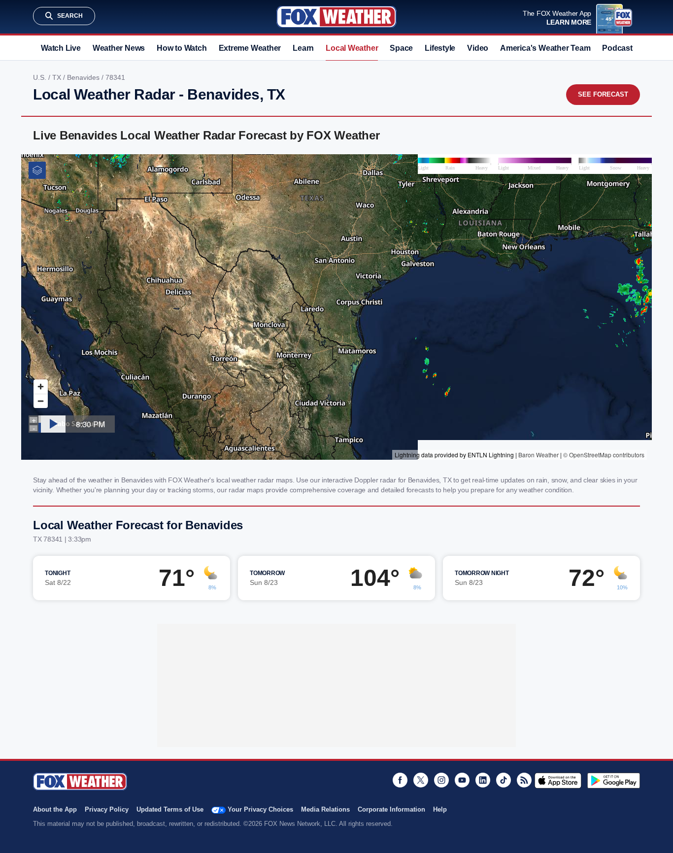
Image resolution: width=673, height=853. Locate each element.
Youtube (462, 780)
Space (401, 48)
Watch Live (61, 48)
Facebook (400, 780)
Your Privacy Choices (260, 809)
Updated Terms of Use (169, 809)
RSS (524, 780)
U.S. (40, 77)
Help (440, 809)
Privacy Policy (107, 809)
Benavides (84, 77)
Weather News (119, 48)
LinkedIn (482, 780)
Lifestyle (440, 48)
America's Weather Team (545, 48)
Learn (303, 48)
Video (477, 48)
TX (57, 77)
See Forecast (603, 94)
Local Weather (352, 48)
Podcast (617, 48)
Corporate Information (391, 809)
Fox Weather (336, 17)
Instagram (441, 780)
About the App (55, 809)
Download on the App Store (558, 780)
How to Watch (181, 48)
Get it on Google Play (613, 780)
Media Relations (325, 809)
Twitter (420, 780)
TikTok (503, 780)
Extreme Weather (250, 48)
